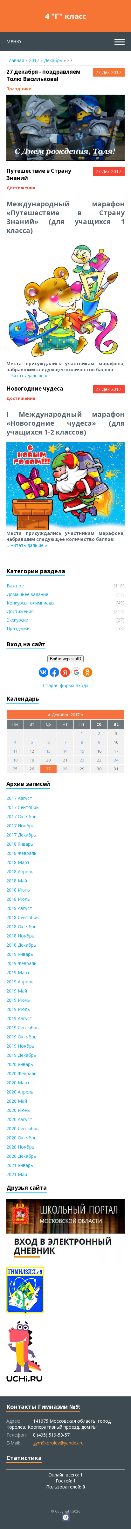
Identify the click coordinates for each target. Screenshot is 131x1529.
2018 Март (18, 862)
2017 (34, 60)
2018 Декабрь (21, 945)
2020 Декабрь (21, 1156)
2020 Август (19, 1119)
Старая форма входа (65, 685)
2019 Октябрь (21, 1037)
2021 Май (16, 1174)
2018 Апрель (19, 871)
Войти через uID (65, 658)
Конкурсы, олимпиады (30, 603)
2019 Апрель (19, 982)
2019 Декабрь (21, 1055)
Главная (15, 60)
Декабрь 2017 (65, 715)
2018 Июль (18, 899)
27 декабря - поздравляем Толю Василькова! (43, 75)
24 (116, 760)
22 (82, 760)
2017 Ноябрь (20, 826)
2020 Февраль (21, 1073)
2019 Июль (18, 1009)
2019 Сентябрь (22, 1028)
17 (116, 751)
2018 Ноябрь (20, 936)
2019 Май (16, 991)
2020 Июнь (18, 1110)
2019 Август (19, 1018)
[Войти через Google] (76, 672)
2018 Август (19, 908)
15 (82, 751)
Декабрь (53, 60)
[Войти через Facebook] (54, 672)
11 (15, 751)
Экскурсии (17, 620)
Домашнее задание (27, 594)
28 (65, 769)
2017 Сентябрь (22, 807)
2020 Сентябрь (22, 1128)
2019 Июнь (18, 1000)
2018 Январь (19, 844)
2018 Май (16, 881)
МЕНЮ (13, 42)
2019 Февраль (21, 963)
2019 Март (18, 972)
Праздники (18, 88)
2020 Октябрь (21, 1138)
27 (48, 769)
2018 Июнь (18, 890)
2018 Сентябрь (22, 917)
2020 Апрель (19, 1092)
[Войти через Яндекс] (65, 672)
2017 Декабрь (21, 835)
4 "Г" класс (65, 16)
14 (65, 751)
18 (15, 760)
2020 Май (16, 1101)
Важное (15, 586)
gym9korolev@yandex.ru (58, 1443)
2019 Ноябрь (20, 1046)
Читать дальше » (28, 376)
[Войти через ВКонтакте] (43, 672)
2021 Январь (19, 1165)
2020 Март (18, 1083)
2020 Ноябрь (20, 1147)
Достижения (20, 188)
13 (48, 751)
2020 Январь (19, 1064)
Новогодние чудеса (34, 388)
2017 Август (19, 798)
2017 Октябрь (21, 816)
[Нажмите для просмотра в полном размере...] (65, 158)
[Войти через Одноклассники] (87, 672)
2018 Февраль (21, 853)
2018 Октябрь (21, 927)
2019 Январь (19, 954)
